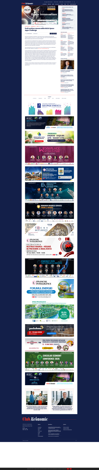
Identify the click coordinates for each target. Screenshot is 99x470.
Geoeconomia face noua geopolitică (66, 24)
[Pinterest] (54, 33)
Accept (68, 468)
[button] (74, 2)
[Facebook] (50, 33)
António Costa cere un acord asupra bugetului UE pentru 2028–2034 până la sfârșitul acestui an (63, 36)
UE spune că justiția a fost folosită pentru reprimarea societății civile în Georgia (64, 54)
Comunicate (33, 26)
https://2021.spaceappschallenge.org (43, 48)
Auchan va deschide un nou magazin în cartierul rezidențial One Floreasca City (67, 15)
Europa (63, 8)
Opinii (38, 26)
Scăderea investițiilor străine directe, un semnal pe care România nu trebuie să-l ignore (67, 28)
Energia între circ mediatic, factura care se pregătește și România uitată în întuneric (67, 76)
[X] (52, 33)
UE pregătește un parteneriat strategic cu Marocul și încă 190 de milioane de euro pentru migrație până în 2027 (71, 43)
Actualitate (27, 26)
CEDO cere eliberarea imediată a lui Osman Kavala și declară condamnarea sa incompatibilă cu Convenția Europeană (64, 43)
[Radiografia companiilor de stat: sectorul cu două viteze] (67, 64)
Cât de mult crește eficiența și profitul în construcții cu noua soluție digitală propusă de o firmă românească (67, 85)
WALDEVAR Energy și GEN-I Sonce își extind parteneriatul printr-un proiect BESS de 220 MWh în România (67, 90)
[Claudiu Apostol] (25, 33)
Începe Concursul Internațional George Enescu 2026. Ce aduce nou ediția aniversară (67, 80)
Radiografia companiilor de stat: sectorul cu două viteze (67, 71)
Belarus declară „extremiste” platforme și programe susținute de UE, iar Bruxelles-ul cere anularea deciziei (64, 49)
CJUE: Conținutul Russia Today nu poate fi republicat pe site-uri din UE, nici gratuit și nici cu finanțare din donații (67, 10)
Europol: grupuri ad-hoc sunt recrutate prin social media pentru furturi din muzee (71, 54)
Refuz (70, 468)
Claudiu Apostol (29, 33)
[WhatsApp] (56, 33)
